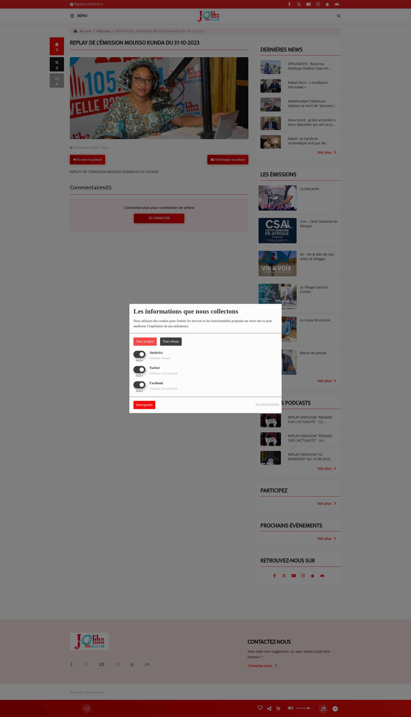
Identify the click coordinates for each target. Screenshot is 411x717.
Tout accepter (145, 341)
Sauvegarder (144, 405)
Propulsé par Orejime (267, 404)
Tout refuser (171, 341)
